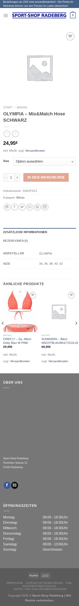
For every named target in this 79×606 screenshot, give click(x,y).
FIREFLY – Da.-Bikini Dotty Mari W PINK (17, 341)
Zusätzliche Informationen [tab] (25, 232)
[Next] (76, 331)
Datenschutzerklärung (44, 583)
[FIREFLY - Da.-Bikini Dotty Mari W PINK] (20, 311)
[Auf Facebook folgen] (7, 485)
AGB (69, 583)
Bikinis (22, 107)
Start (8, 107)
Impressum (14, 583)
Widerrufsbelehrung (39, 586)
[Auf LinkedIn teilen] (45, 207)
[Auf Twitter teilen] (22, 207)
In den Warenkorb (46, 177)
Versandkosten (35, 150)
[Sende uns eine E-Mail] (14, 485)
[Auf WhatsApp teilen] (7, 207)
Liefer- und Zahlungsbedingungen (40, 589)
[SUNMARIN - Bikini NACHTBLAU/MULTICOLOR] (59, 311)
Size (6, 161)
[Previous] (3, 331)
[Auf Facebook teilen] (14, 207)
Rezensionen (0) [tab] (15, 240)
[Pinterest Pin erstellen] (37, 207)
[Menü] (5, 15)
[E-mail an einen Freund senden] (29, 207)
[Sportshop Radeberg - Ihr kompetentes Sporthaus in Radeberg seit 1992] (39, 15)
